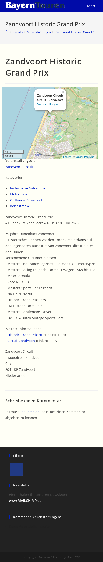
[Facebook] (16, 469)
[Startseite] (6, 32)
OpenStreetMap (85, 156)
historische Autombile (27, 188)
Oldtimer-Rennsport (26, 200)
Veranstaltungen (48, 104)
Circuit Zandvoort (21, 340)
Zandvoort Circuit (19, 166)
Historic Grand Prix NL (25, 334)
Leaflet (67, 156)
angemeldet (31, 412)
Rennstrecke (20, 206)
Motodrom (18, 194)
